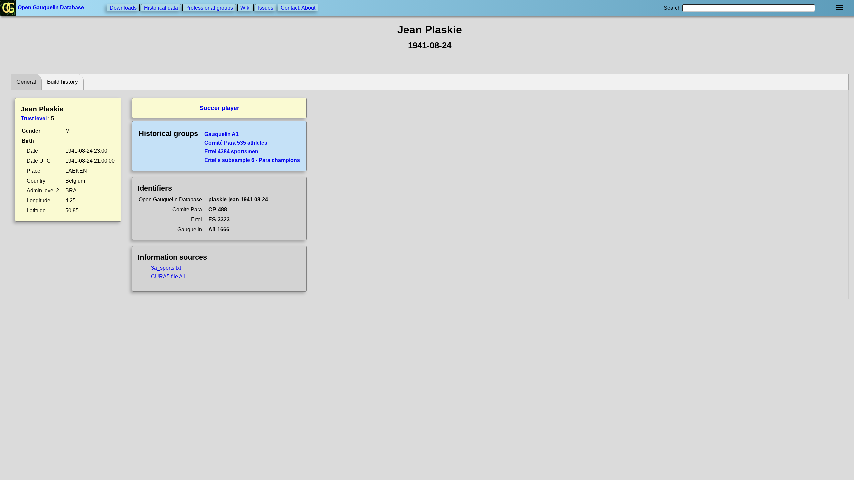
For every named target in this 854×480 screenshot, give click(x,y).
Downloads (123, 7)
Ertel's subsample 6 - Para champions (252, 160)
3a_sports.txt (166, 268)
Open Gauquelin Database (50, 7)
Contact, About (298, 7)
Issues (265, 7)
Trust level (34, 118)
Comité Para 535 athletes (235, 143)
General (26, 82)
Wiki (245, 7)
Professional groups (209, 7)
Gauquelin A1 (221, 134)
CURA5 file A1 (168, 276)
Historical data (161, 7)
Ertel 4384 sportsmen (231, 151)
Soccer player (219, 108)
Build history (62, 82)
